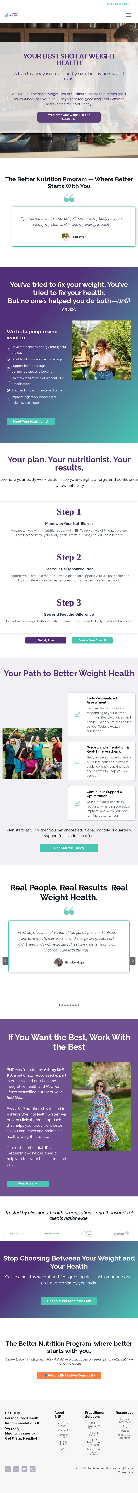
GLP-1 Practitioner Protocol (93, 1442)
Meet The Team (63, 1424)
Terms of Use (63, 1436)
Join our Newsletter (124, 1420)
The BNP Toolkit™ (94, 1434)
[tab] (59, 1005)
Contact (63, 1430)
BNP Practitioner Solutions (93, 1426)
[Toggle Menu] (128, 15)
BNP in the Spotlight (124, 1436)
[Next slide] (132, 961)
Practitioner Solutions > (118, 3)
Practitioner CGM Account (93, 1452)
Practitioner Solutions (95, 1415)
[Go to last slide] (5, 961)
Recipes (124, 1431)
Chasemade (125, 1472)
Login (63, 1449)
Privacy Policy (63, 1443)
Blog (124, 1426)
